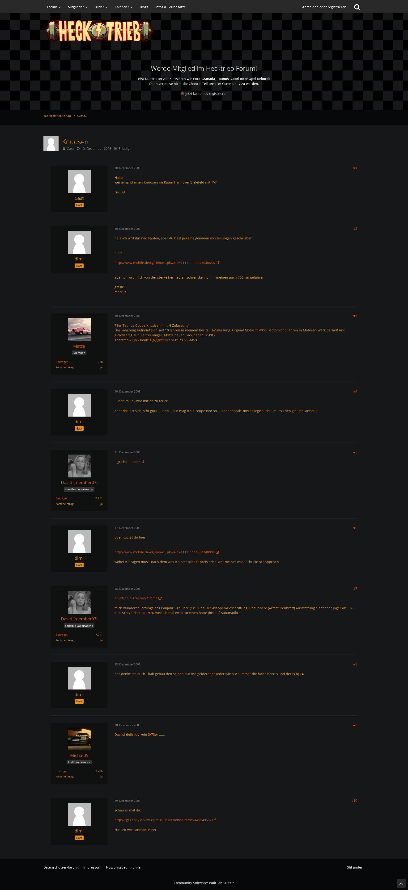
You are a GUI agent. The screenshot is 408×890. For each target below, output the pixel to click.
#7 (355, 588)
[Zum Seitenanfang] (401, 883)
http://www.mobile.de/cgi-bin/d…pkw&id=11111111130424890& (165, 552)
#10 (354, 800)
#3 (355, 315)
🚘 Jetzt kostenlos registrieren (204, 93)
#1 (355, 168)
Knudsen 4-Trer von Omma (136, 598)
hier (137, 462)
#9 (355, 725)
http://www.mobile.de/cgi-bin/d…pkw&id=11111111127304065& (165, 262)
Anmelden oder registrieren (324, 7)
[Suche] (357, 7)
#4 (355, 391)
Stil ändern (356, 867)
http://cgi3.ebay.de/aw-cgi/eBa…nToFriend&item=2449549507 (163, 820)
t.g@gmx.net (160, 340)
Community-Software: (204, 883)
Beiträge (61, 362)
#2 (355, 228)
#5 (355, 452)
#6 (355, 528)
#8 (355, 664)
